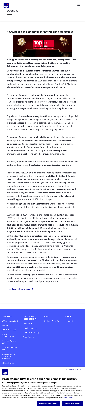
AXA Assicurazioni (10, 321)
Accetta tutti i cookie (72, 403)
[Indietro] (8, 32)
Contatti (69, 321)
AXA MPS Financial (10, 330)
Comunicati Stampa (31, 332)
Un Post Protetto (51, 321)
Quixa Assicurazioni (8, 335)
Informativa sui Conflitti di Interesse (8, 356)
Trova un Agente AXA (9, 342)
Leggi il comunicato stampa (18, 289)
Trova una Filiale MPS (9, 348)
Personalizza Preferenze (48, 403)
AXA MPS (5, 325)
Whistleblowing (9, 363)
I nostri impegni (30, 328)
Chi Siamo (27, 323)
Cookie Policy (68, 398)
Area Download (30, 337)
